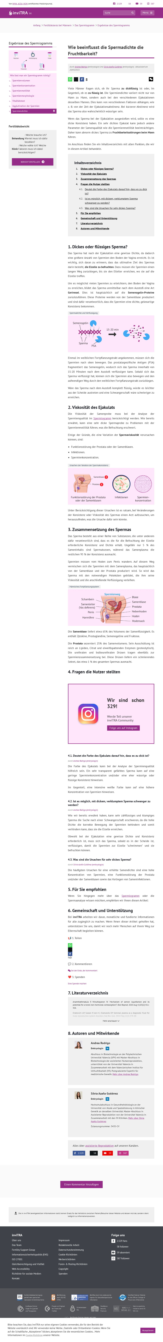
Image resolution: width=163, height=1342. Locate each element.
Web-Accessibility (21, 1269)
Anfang (36, 25)
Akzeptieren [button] (148, 1330)
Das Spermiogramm (84, 25)
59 (140, 3)
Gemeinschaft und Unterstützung (99, 218)
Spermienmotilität (21, 90)
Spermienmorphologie (23, 95)
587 (152, 3)
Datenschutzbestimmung (71, 1250)
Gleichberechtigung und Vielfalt (28, 1264)
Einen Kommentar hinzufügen (81, 1184)
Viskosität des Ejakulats (94, 173)
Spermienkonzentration (23, 85)
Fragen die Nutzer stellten (95, 184)
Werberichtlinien (67, 1259)
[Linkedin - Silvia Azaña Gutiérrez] (107, 1099)
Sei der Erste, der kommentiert (84, 970)
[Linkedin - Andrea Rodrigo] (107, 1048)
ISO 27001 (17, 1259)
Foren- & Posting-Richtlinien (73, 1264)
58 (129, 3)
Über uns (16, 1240)
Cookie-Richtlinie (34, 1335)
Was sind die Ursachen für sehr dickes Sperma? (110, 208)
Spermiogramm (102, 418)
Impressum (64, 1240)
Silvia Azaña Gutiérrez (113, 66)
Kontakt (16, 1278)
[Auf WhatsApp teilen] (70, 79)
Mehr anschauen (110, 1021)
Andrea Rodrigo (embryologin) (85, 761)
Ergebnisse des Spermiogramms (114, 25)
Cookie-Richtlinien (68, 1254)
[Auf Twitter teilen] (76, 79)
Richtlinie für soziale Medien (26, 1273)
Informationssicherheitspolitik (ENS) (30, 1254)
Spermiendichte (20, 111)
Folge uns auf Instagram (123, 728)
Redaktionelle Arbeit (69, 1245)
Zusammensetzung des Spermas (98, 178)
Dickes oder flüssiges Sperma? (97, 168)
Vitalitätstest (18, 100)
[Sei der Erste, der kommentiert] (151, 79)
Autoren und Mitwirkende (95, 228)
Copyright (63, 1269)
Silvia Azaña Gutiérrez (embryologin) (88, 864)
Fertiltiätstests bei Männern (57, 25)
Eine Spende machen (77, 983)
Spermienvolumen (21, 80)
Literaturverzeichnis (92, 223)
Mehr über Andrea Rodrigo (125, 1074)
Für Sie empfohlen (91, 213)
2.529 (119, 3)
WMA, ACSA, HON (20, 3)
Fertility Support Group (23, 1250)
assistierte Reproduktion (99, 1145)
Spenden (63, 1273)
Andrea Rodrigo (81, 66)
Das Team (16, 1245)
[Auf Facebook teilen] (82, 79)
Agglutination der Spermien (25, 106)
